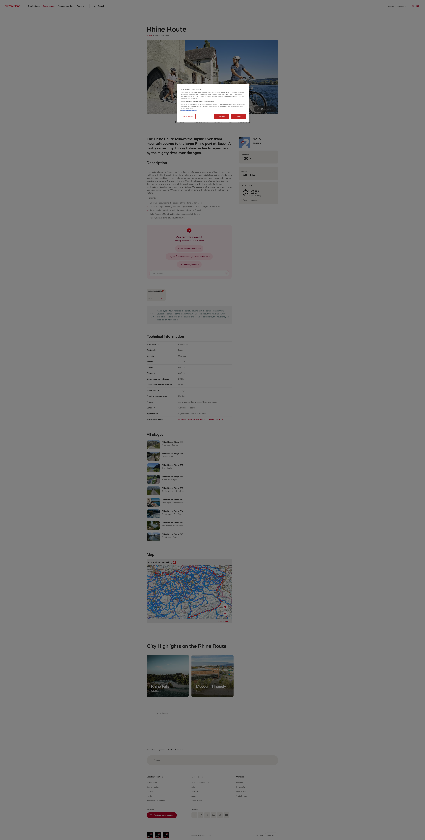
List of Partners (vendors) (189, 110)
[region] (213, 103)
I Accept (238, 116)
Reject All (222, 116)
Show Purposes (188, 116)
